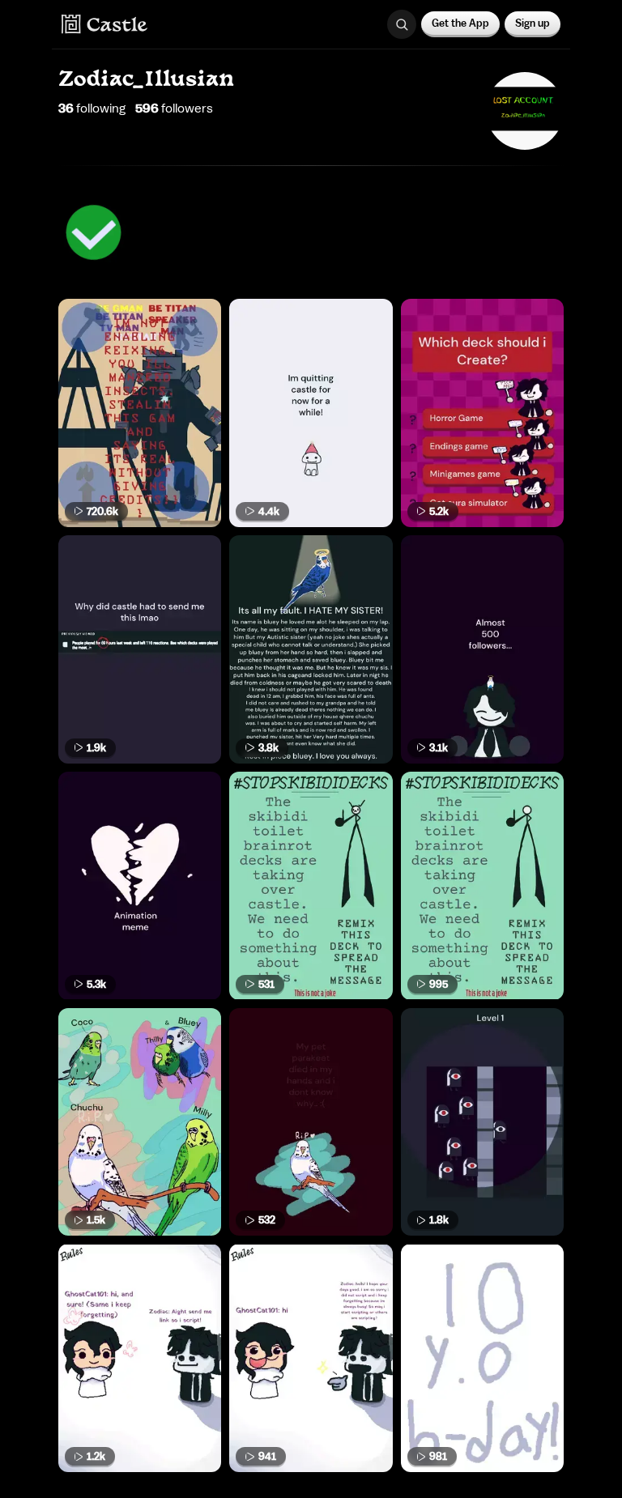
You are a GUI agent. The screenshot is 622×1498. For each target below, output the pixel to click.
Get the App (460, 23)
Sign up (532, 23)
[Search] (401, 24)
